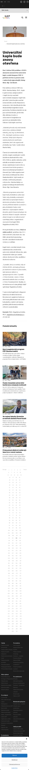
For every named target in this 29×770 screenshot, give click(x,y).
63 (19, 505)
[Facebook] (21, 2)
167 (20, 571)
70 (16, 510)
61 (12, 505)
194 (16, 588)
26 (16, 482)
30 (16, 485)
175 (20, 576)
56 (9, 502)
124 (9, 545)
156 (9, 565)
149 (13, 560)
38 (16, 490)
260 (13, 631)
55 (19, 500)
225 (13, 608)
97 (13, 528)
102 (16, 530)
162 (16, 568)
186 (16, 583)
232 (9, 613)
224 (9, 608)
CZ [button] (2, 6)
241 (12, 618)
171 (20, 573)
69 (13, 510)
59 (19, 502)
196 (9, 591)
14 (17, 475)
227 (21, 608)
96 (9, 528)
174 (16, 576)
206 (17, 596)
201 (12, 593)
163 (20, 568)
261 (16, 631)
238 (16, 616)
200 (9, 593)
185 (13, 583)
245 (13, 621)
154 (16, 563)
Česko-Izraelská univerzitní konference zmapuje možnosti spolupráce (14, 385)
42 (16, 492)
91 (19, 523)
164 (9, 571)
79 (19, 515)
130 (16, 548)
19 (19, 477)
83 (19, 518)
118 (16, 540)
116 (9, 540)
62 (16, 505)
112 (9, 538)
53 (12, 500)
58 (16, 502)
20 (9, 480)
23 (19, 480)
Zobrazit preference (14, 764)
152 (9, 563)
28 (9, 485)
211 (20, 598)
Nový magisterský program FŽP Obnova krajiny (13, 350)
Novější (4, 469)
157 (13, 565)
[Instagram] (24, 2)
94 (16, 525)
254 (16, 626)
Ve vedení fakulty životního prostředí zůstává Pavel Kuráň (14, 417)
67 (20, 507)
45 (13, 495)
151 (20, 560)
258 (16, 629)
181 (12, 581)
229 (13, 611)
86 (16, 520)
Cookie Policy (14, 768)
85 (13, 520)
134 (16, 550)
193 (12, 588)
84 (9, 520)
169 (13, 573)
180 (9, 581)
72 (9, 513)
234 (16, 613)
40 (9, 492)
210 (17, 598)
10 (20, 472)
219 (20, 603)
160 (9, 568)
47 (20, 495)
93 (12, 525)
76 (9, 515)
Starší (25, 469)
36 (9, 490)
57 (13, 502)
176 (9, 578)
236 (9, 616)
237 (13, 616)
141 (12, 555)
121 (12, 543)
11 (8, 475)
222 (16, 606)
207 (21, 596)
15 (21, 475)
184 (9, 583)
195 (20, 588)
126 (16, 545)
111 (20, 535)
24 (9, 482)
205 (13, 596)
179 (20, 578)
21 (12, 480)
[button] (26, 739)
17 (13, 477)
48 (9, 497)
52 (9, 500)
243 (21, 618)
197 (13, 591)
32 (9, 487)
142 (16, 555)
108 (9, 535)
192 (9, 588)
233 (12, 613)
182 (16, 581)
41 (12, 492)
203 (21, 593)
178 (16, 578)
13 (14, 475)
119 (20, 540)
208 (9, 598)
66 (16, 507)
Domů (5, 41)
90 (16, 523)
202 (16, 593)
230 (17, 611)
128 (9, 548)
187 (20, 583)
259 (21, 629)
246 (17, 621)
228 (9, 611)
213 (12, 601)
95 (19, 525)
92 (9, 525)
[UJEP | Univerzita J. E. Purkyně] (6, 17)
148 (9, 560)
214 (16, 601)
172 (9, 576)
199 (20, 591)
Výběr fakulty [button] (5, 10)
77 (13, 515)
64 (9, 507)
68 (9, 510)
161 (12, 568)
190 (16, 586)
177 (13, 578)
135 (20, 550)
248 (9, 623)
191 (20, 586)
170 (17, 573)
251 (21, 623)
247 (21, 621)
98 (16, 528)
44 (9, 495)
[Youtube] (28, 2)
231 (20, 611)
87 (19, 520)
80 (9, 518)
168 (9, 573)
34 (16, 487)
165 (13, 571)
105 (13, 533)
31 (19, 485)
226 (17, 608)
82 (16, 518)
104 (9, 533)
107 (20, 533)
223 (20, 606)
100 (9, 530)
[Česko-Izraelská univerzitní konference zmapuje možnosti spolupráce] (15, 373)
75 (19, 513)
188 (9, 586)
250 (17, 623)
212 (9, 601)
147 (20, 558)
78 (16, 515)
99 (20, 528)
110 (17, 535)
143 (20, 555)
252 (9, 626)
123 (20, 543)
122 (16, 543)
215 (20, 601)
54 (16, 500)
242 (16, 618)
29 (13, 485)
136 (9, 553)
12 (11, 475)
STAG (8, 2)
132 (9, 550)
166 (16, 571)
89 (13, 523)
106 (16, 533)
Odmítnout (14, 760)
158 (16, 565)
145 (13, 558)
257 (13, 629)
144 (9, 558)
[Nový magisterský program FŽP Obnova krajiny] (15, 339)
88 (9, 523)
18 (16, 477)
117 (13, 540)
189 (13, 586)
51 (19, 497)
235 (20, 613)
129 (13, 548)
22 (16, 480)
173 (12, 576)
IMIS (5, 2)
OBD (1, 2)
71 (19, 510)
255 (20, 626)
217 (13, 603)
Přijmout (14, 755)
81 (12, 518)
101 (12, 530)
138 (16, 553)
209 (13, 598)
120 (9, 543)
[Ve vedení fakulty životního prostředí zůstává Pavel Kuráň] (15, 406)
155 (20, 563)
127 (20, 545)
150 (17, 560)
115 (20, 538)
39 (19, 490)
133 (12, 550)
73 (12, 513)
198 (16, 591)
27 (19, 482)
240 (9, 618)
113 (12, 538)
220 (9, 606)
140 (9, 555)
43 (19, 492)
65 (13, 507)
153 (12, 563)
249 (13, 623)
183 (20, 581)
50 (16, 497)
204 (9, 596)
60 (9, 505)
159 (20, 565)
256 (9, 629)
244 (9, 621)
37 (13, 490)
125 (13, 545)
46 (16, 495)
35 (19, 487)
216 (9, 603)
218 (16, 603)
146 (16, 558)
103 (20, 530)
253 (12, 626)
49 (13, 497)
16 (9, 477)
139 (20, 553)
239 (21, 616)
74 (16, 513)
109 (13, 535)
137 (13, 553)
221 (12, 606)
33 (12, 487)
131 (20, 548)
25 (13, 482)
